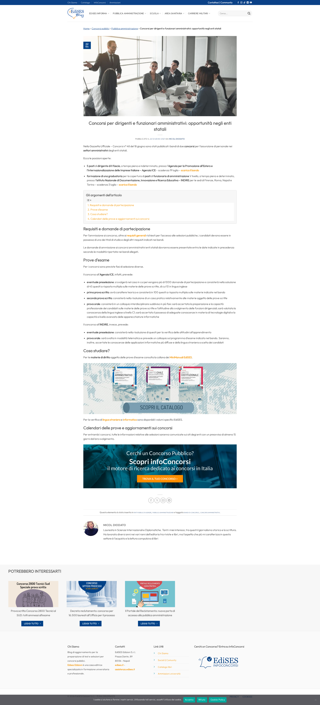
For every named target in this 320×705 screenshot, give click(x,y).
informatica (130, 419)
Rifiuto (202, 699)
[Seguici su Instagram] (241, 3)
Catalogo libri (165, 666)
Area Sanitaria (173, 13)
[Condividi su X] (157, 500)
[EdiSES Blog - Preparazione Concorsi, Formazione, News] (76, 13)
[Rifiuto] (316, 700)
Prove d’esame (99, 209)
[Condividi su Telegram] (169, 500)
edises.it (119, 664)
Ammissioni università (169, 673)
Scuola (154, 13)
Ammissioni (115, 2)
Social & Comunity (167, 660)
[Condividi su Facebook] (151, 500)
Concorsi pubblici (100, 28)
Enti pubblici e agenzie (142, 512)
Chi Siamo (72, 2)
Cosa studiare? (99, 214)
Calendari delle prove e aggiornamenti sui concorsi (119, 218)
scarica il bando (190, 170)
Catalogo (85, 2)
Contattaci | (214, 2)
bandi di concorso (191, 512)
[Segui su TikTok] (245, 3)
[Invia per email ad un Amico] (163, 500)
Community (226, 2)
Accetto (189, 699)
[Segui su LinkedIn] (248, 3)
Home (86, 28)
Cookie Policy (217, 699)
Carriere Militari (198, 13)
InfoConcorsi (100, 2)
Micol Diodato (177, 139)
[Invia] (249, 13)
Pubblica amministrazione (124, 28)
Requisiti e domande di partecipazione (112, 205)
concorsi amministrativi (210, 512)
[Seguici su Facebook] (238, 3)
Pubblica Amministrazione (128, 13)
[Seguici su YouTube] (251, 3)
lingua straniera (111, 419)
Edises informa (98, 13)
